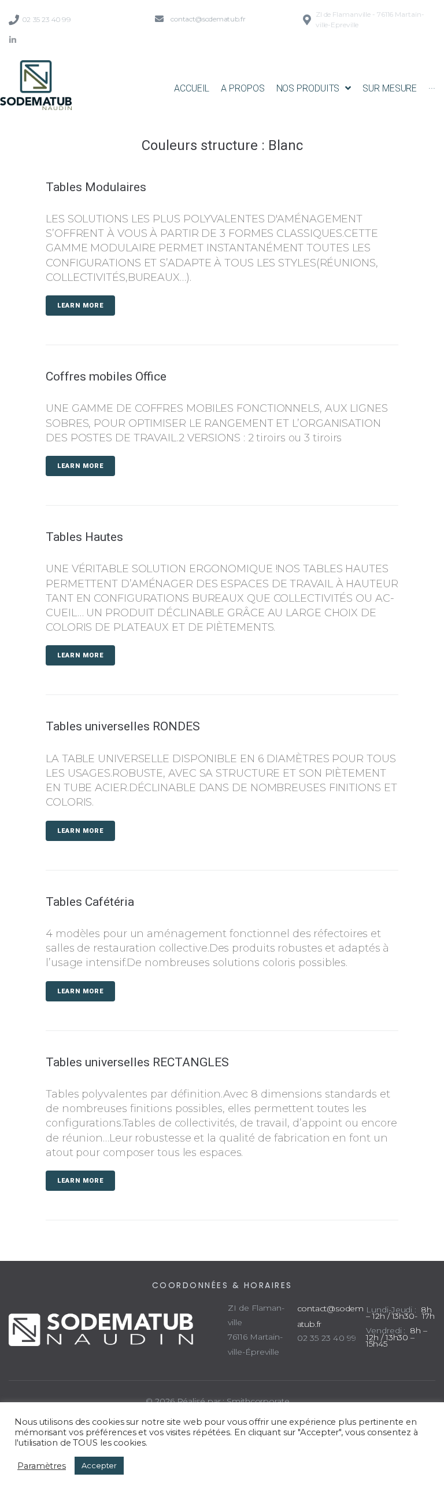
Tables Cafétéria (90, 902)
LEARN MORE (80, 305)
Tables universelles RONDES (123, 726)
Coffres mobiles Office (106, 376)
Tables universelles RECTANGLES (137, 1062)
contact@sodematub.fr (208, 18)
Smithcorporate (258, 1401)
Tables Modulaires (96, 187)
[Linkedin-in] (13, 40)
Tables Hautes (84, 537)
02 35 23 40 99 (47, 19)
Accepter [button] (99, 1465)
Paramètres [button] (41, 1466)
